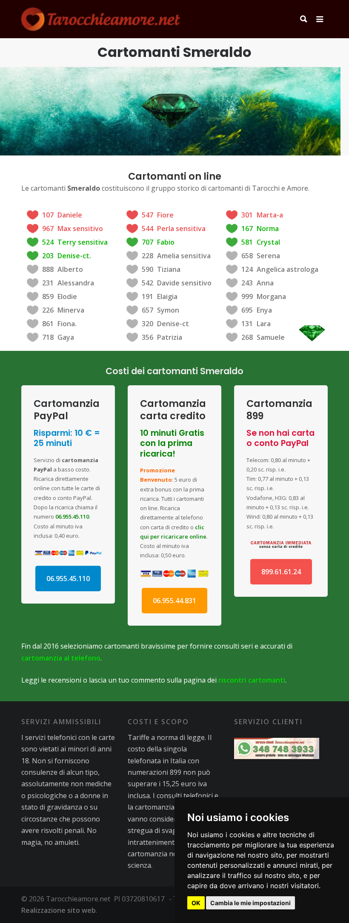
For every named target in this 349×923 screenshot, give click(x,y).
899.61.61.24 (281, 571)
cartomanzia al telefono (60, 658)
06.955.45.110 (72, 516)
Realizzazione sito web (58, 910)
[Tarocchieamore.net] (100, 19)
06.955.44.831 (174, 600)
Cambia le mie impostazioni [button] (250, 902)
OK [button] (196, 902)
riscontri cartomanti (251, 680)
